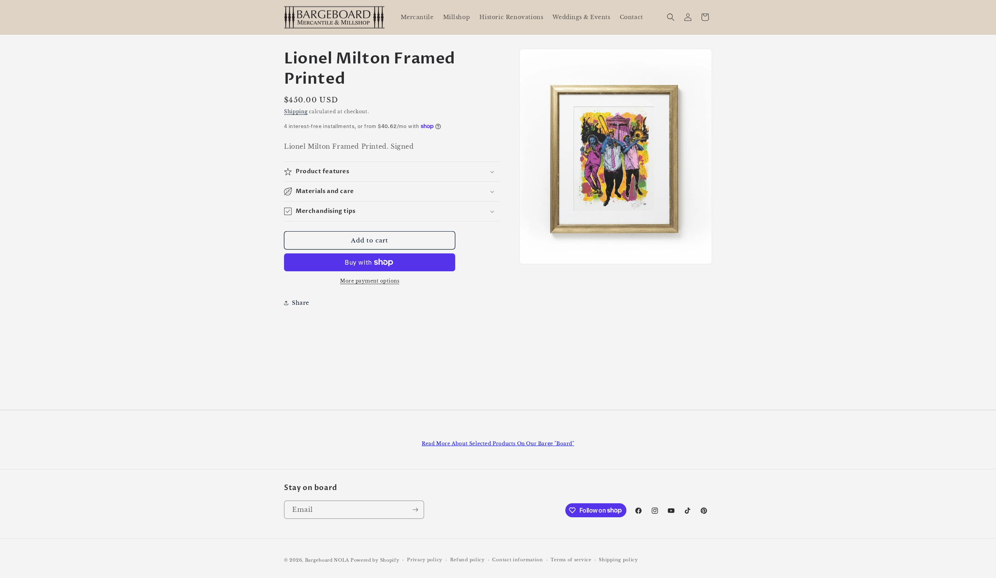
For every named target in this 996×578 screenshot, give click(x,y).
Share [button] (300, 302)
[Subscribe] (415, 510)
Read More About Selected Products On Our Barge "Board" (498, 443)
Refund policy (467, 559)
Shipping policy (618, 559)
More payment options (369, 281)
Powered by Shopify (375, 560)
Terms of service (571, 559)
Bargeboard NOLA (327, 560)
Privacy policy (424, 559)
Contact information (517, 559)
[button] (670, 17)
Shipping (296, 111)
